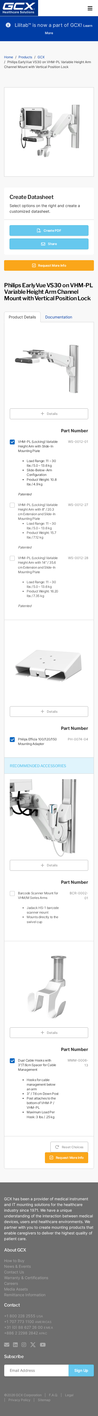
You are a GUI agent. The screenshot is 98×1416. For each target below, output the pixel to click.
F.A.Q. (53, 1395)
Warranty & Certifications (26, 1277)
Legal (69, 1395)
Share (52, 243)
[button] (90, 8)
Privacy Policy (19, 1400)
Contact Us (14, 1272)
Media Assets (16, 1289)
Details (52, 413)
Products (25, 57)
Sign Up (81, 1370)
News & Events (17, 1266)
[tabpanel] (49, 745)
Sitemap (44, 1400)
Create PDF (52, 230)
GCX (41, 57)
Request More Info (52, 265)
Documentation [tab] (58, 317)
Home (8, 57)
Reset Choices (73, 1147)
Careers (11, 1283)
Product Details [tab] (22, 317)
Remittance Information (24, 1294)
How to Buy (14, 1260)
